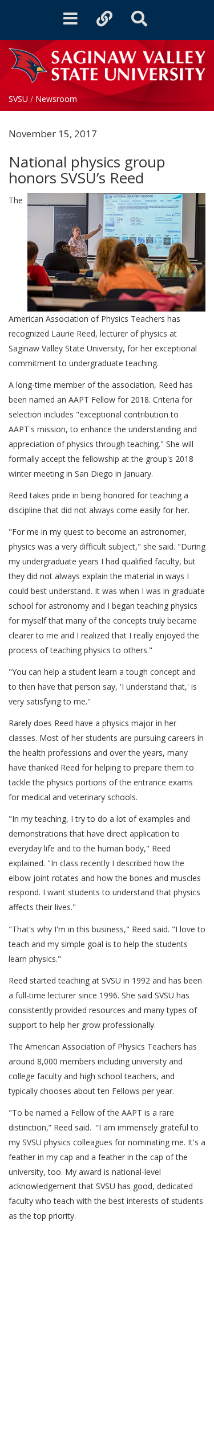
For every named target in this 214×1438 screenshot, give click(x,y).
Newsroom (56, 98)
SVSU (18, 98)
